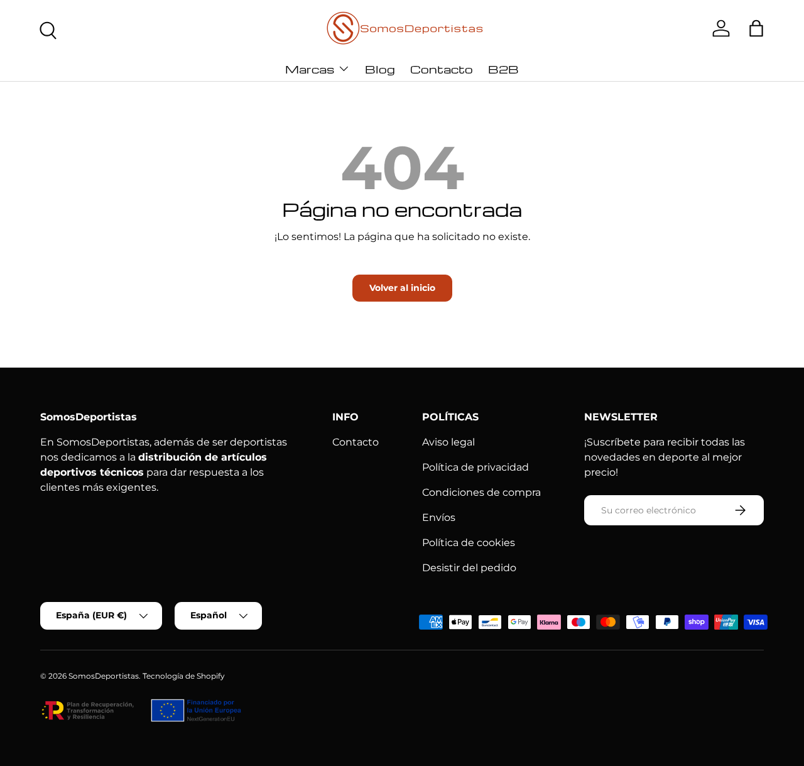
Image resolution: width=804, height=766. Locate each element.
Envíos (438, 517)
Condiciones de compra (481, 492)
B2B (503, 69)
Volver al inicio (402, 287)
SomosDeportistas (103, 676)
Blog (380, 69)
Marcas (309, 69)
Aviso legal (448, 442)
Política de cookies (468, 543)
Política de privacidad (475, 467)
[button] (756, 28)
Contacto (441, 69)
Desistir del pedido (469, 568)
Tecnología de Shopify (184, 676)
